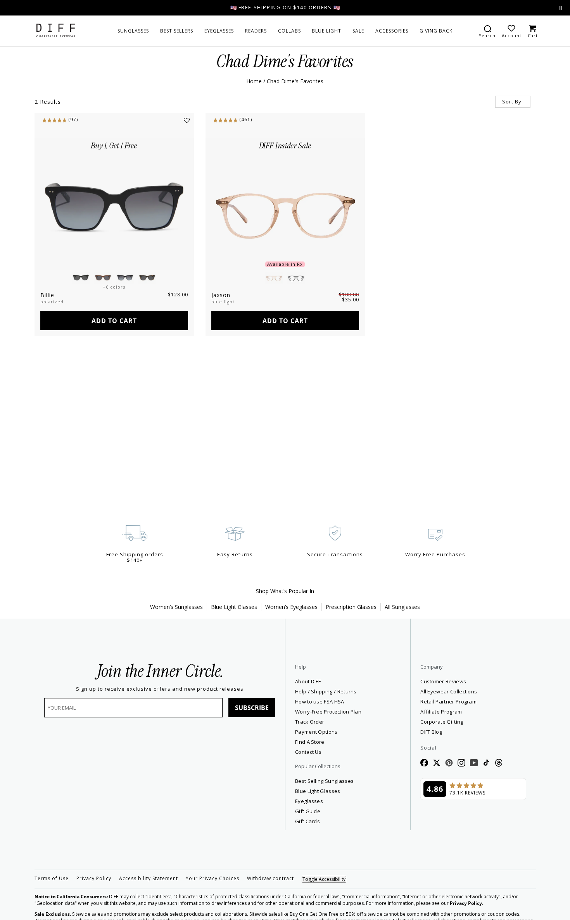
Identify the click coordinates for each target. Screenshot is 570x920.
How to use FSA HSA (319, 701)
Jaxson (220, 295)
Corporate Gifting (441, 721)
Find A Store (310, 741)
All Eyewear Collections (448, 691)
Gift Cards (307, 821)
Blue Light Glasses (234, 606)
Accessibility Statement (148, 878)
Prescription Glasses (351, 606)
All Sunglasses (402, 606)
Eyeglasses (309, 801)
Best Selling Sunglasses (324, 780)
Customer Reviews (443, 681)
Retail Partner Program (473, 701)
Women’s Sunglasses (176, 606)
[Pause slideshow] (561, 8)
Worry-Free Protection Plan (328, 711)
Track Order (309, 721)
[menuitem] (133, 31)
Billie (47, 295)
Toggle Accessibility (323, 879)
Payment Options (316, 731)
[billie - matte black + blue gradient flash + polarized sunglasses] (114, 204)
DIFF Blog (431, 731)
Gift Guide (307, 811)
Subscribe (252, 707)
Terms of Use (52, 878)
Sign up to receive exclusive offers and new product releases (160, 689)
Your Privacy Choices (212, 878)
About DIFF (308, 681)
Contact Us (308, 751)
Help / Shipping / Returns (326, 691)
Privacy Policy (93, 878)
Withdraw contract (270, 878)
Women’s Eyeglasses (291, 606)
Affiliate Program (469, 711)
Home (254, 81)
